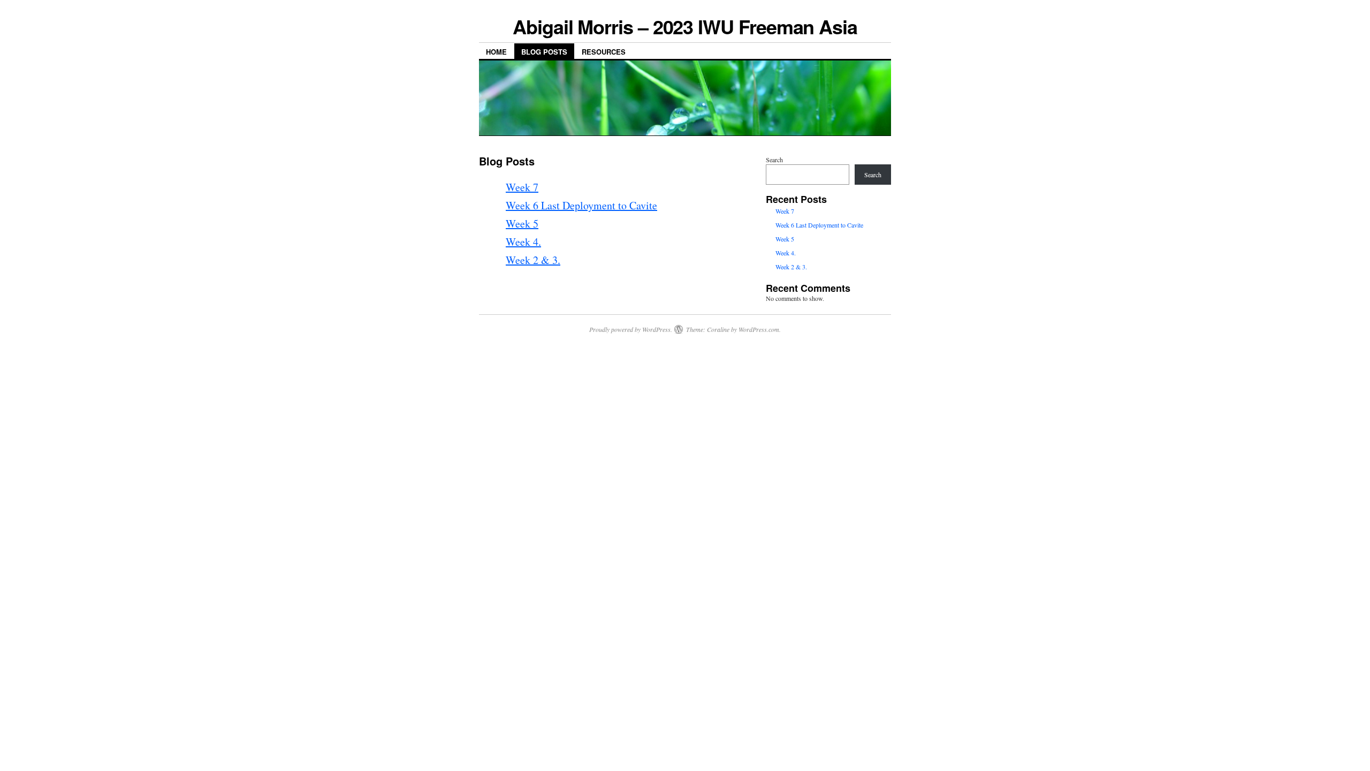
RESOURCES (604, 52)
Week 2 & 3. (533, 260)
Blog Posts (544, 52)
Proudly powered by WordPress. (630, 329)
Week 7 (522, 187)
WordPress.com (759, 329)
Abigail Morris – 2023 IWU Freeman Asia (685, 26)
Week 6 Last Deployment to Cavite (581, 205)
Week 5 (522, 223)
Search (774, 159)
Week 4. (523, 242)
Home (496, 52)
